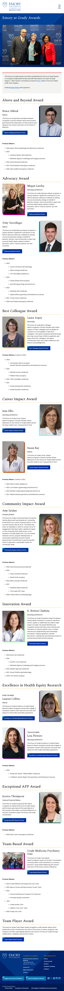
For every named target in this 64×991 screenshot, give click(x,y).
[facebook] (49, 979)
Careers (25, 972)
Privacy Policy (8, 988)
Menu (59, 8)
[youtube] (59, 979)
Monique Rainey (14, 87)
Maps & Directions (28, 970)
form (38, 81)
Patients (46, 964)
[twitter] (51, 979)
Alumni (46, 958)
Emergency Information (22, 988)
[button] (15, 133)
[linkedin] (54, 979)
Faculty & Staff (48, 961)
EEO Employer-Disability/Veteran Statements (44, 988)
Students (46, 969)
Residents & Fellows (49, 966)
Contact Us (26, 967)
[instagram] (57, 979)
